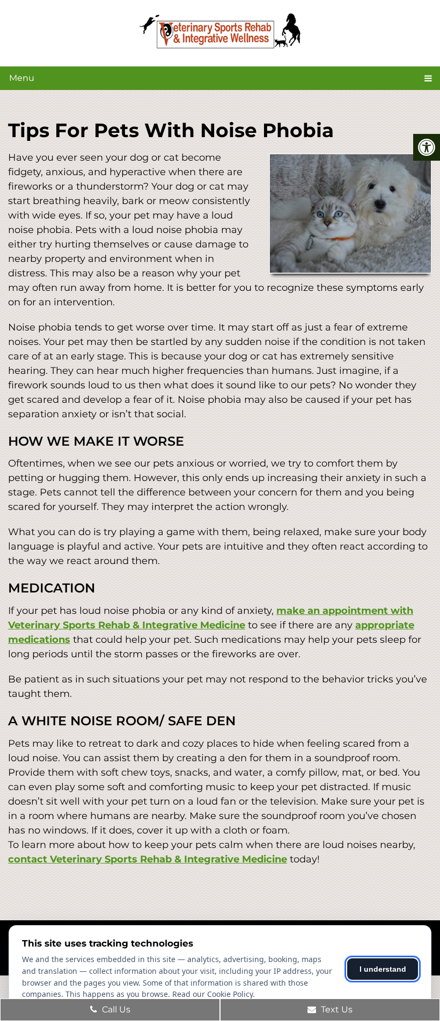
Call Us (115, 1009)
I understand (383, 969)
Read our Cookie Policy (212, 994)
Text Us (336, 1009)
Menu (21, 78)
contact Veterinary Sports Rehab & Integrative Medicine (147, 859)
